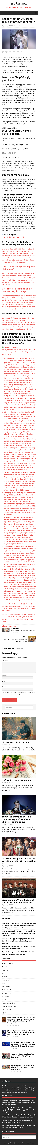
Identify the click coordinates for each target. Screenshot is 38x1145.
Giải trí (4, 973)
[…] (34, 750)
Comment (5, 660)
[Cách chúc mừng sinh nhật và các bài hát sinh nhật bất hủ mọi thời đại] (19, 855)
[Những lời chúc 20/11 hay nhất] (19, 777)
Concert (4, 967)
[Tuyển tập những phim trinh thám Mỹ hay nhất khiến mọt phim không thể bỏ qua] (19, 813)
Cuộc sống (5, 970)
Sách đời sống (6, 993)
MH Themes (30, 1143)
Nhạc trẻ (4, 983)
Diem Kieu (19, 26)
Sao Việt (4, 1000)
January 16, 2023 (8, 26)
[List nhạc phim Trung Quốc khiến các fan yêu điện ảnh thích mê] (19, 897)
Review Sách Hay (7, 990)
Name (4, 675)
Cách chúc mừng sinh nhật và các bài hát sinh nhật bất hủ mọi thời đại (19, 861)
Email (4, 681)
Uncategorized (6, 1009)
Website (4, 687)
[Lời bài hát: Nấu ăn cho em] (19, 739)
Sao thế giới (5, 996)
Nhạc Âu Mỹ (6, 980)
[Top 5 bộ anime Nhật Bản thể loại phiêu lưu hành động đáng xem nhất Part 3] (6, 1057)
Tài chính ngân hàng (8, 1003)
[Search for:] (19, 707)
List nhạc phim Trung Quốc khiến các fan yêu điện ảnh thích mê (18, 901)
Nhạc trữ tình (6, 987)
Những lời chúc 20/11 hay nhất (17, 780)
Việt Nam (5, 1013)
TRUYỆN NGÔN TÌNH (9, 1006)
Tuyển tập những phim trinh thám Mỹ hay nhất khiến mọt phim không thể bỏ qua (16, 819)
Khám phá (5, 977)
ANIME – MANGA (7, 964)
